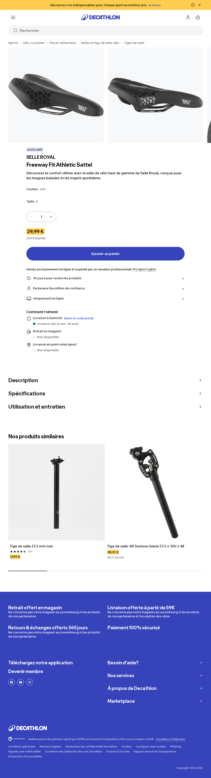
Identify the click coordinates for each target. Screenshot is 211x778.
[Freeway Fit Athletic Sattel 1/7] (56, 95)
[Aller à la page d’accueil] (100, 17)
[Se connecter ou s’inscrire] (188, 17)
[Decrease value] (31, 217)
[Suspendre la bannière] (193, 5)
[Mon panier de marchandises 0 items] (198, 17)
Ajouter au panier (105, 254)
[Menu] (13, 17)
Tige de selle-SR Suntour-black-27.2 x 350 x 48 (145, 546)
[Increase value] (51, 217)
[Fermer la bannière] (199, 5)
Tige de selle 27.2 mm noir (31, 546)
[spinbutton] (41, 217)
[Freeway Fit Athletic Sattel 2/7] (155, 95)
